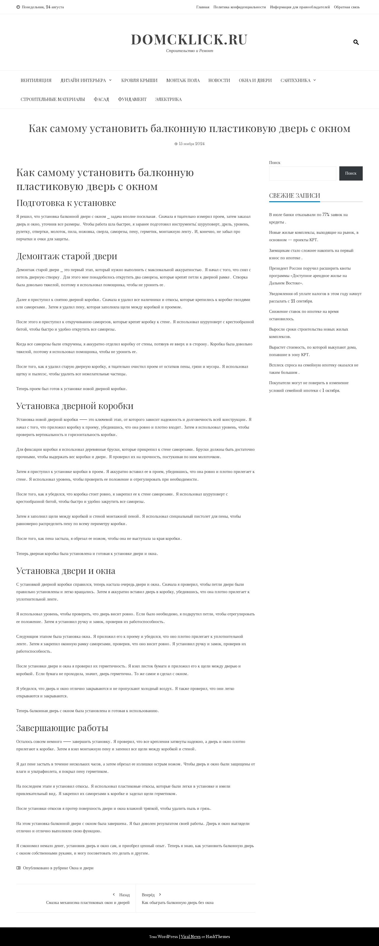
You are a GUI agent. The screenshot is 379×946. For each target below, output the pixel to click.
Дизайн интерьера (83, 80)
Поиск (274, 162)
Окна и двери (255, 80)
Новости (219, 80)
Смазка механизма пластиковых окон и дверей (88, 898)
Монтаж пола (183, 80)
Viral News (191, 936)
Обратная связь (347, 6)
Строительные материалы (53, 99)
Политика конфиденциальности (239, 6)
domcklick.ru (189, 39)
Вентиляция (36, 80)
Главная (202, 6)
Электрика (168, 99)
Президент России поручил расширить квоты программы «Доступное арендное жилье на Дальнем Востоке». (310, 276)
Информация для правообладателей (300, 6)
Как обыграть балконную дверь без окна (177, 898)
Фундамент (132, 99)
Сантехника (295, 80)
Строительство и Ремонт (189, 50)
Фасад (101, 99)
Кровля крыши (139, 80)
